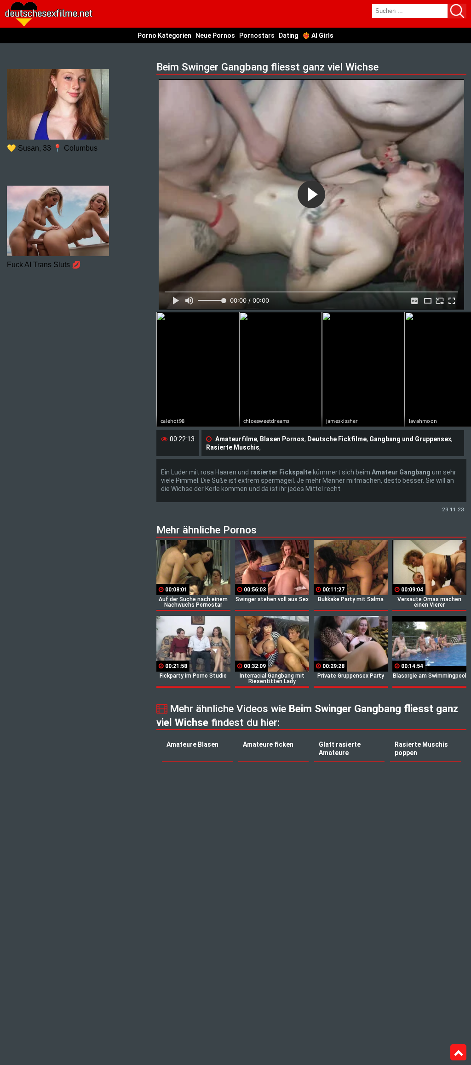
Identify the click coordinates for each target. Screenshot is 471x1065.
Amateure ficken (268, 744)
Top (458, 1052)
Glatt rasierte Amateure (340, 748)
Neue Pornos (215, 35)
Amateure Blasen (192, 744)
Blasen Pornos (282, 439)
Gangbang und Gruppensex (410, 439)
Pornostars (257, 35)
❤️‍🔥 (317, 35)
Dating (288, 35)
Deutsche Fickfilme (337, 439)
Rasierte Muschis (232, 447)
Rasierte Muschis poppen (421, 748)
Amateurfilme (236, 439)
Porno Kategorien (164, 35)
